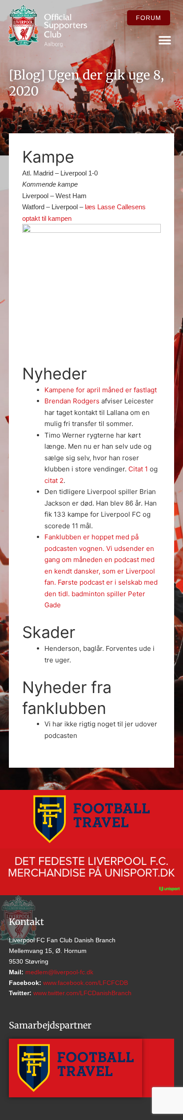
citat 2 (54, 480)
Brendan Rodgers (71, 401)
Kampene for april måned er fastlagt (100, 390)
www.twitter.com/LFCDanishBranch (81, 992)
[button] (165, 40)
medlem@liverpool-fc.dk (58, 972)
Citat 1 (138, 469)
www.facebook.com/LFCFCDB (84, 982)
